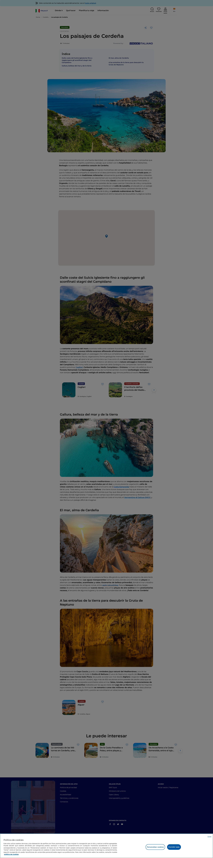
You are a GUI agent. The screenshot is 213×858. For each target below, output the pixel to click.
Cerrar (209, 836)
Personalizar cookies (155, 847)
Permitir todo (173, 847)
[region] (106, 846)
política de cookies (11, 854)
